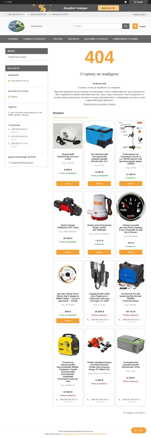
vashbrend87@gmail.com (22, 162)
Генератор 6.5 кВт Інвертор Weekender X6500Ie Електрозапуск (131, 297)
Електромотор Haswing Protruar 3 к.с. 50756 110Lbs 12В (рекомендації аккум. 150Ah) (130, 159)
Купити (68, 184)
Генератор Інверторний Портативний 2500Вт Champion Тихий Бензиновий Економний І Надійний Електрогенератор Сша (68, 371)
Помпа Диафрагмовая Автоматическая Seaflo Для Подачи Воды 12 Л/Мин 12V (99, 366)
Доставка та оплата (96, 39)
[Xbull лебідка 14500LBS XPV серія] (67, 206)
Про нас (58, 39)
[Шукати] (125, 26)
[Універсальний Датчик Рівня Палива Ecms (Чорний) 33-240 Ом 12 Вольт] (130, 206)
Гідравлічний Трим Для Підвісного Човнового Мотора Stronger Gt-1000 (99, 297)
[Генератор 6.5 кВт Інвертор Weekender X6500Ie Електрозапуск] (130, 275)
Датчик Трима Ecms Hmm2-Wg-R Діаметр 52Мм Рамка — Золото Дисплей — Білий (68, 297)
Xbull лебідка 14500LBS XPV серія (68, 226)
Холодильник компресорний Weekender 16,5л (131, 364)
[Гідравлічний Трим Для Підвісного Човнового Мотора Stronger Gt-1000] (99, 275)
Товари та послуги (34, 39)
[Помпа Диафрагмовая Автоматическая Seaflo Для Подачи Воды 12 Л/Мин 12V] (99, 344)
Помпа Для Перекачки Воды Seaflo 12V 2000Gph (99, 227)
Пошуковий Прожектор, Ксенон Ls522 (68, 156)
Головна (13, 39)
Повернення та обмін (125, 39)
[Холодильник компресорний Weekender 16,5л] (130, 344)
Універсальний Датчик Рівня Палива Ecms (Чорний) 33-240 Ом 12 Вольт (130, 228)
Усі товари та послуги (133, 413)
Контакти (73, 39)
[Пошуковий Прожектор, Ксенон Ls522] (67, 135)
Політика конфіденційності (95, 434)
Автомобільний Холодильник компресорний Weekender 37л (99, 157)
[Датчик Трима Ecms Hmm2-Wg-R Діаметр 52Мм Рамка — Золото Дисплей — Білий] (67, 275)
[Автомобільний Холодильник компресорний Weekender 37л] (99, 135)
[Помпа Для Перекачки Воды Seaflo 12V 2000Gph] (99, 206)
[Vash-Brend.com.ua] (16, 31)
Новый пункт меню (17, 57)
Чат (141, 430)
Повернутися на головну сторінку (99, 104)
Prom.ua (89, 431)
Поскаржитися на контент (72, 434)
